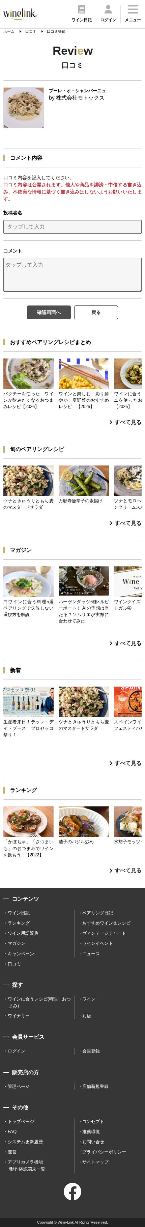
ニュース (91, 953)
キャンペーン (21, 953)
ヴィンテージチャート (104, 933)
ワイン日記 (19, 912)
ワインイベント (97, 943)
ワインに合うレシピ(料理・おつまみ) (39, 1002)
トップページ (21, 1121)
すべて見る (128, 422)
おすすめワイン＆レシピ (106, 923)
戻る (96, 312)
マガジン (16, 943)
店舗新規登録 (95, 1086)
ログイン (16, 1050)
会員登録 (91, 1050)
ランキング (19, 923)
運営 (12, 1151)
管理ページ (19, 1086)
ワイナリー (19, 1015)
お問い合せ (93, 1141)
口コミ (14, 963)
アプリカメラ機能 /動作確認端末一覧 (26, 1165)
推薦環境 (91, 1131)
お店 (86, 1015)
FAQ (12, 1131)
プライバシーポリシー (104, 1151)
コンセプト (93, 1121)
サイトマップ (95, 1162)
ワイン (88, 999)
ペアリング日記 (97, 912)
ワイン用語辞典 (23, 933)
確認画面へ (49, 312)
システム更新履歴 (25, 1141)
